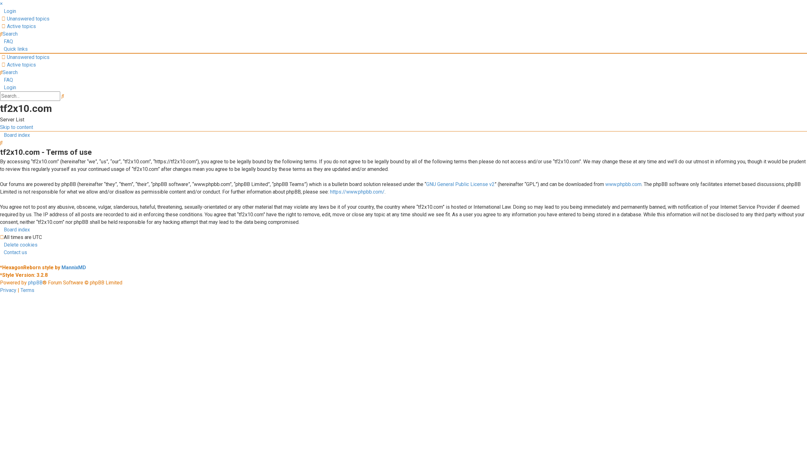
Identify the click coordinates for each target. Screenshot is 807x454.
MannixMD (73, 268)
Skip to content (16, 127)
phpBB (35, 283)
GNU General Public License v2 (460, 184)
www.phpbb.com (623, 184)
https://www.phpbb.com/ (357, 192)
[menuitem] (8, 11)
